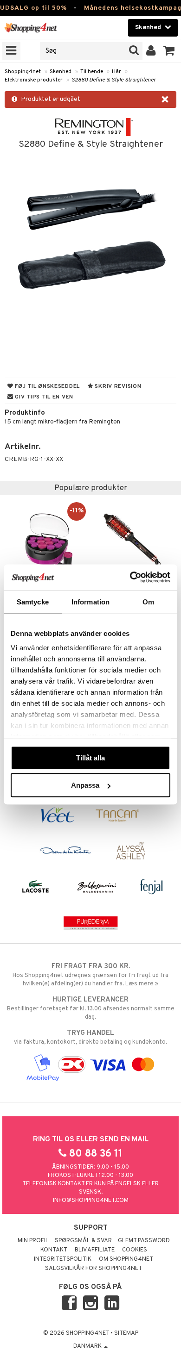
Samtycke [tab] (33, 601)
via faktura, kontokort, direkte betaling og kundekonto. (90, 1037)
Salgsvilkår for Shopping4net (93, 1268)
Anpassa (85, 785)
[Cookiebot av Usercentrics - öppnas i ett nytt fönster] (130, 578)
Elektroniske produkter (34, 80)
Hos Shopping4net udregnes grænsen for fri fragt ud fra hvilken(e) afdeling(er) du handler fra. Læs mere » (90, 975)
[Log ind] (151, 51)
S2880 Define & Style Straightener (113, 80)
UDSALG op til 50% (33, 8)
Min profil (33, 1241)
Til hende (91, 71)
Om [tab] (148, 601)
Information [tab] (90, 601)
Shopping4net (23, 71)
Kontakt (53, 1250)
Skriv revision (117, 386)
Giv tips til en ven (43, 397)
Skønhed (60, 71)
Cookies (134, 1250)
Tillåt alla (90, 757)
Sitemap (126, 1333)
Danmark (88, 1346)
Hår (116, 71)
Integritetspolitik (62, 1259)
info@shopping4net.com (91, 1200)
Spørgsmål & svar (83, 1241)
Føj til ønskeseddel (46, 386)
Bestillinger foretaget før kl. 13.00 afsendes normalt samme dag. (91, 1008)
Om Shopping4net (126, 1259)
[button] (169, 51)
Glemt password (144, 1241)
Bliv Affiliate (95, 1250)
